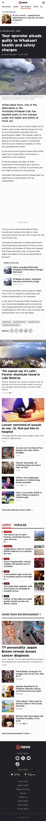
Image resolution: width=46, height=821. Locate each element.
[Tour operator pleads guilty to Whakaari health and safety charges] (12, 332)
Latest (15, 7)
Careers (23, 793)
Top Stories (6, 7)
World (35, 7)
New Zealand (26, 7)
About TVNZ (23, 785)
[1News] (23, 2)
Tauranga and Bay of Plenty (11, 325)
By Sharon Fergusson (9, 54)
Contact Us (23, 797)
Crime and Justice (8, 31)
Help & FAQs (23, 801)
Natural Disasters (19, 322)
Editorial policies (23, 789)
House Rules (23, 805)
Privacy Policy (23, 809)
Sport (42, 7)
